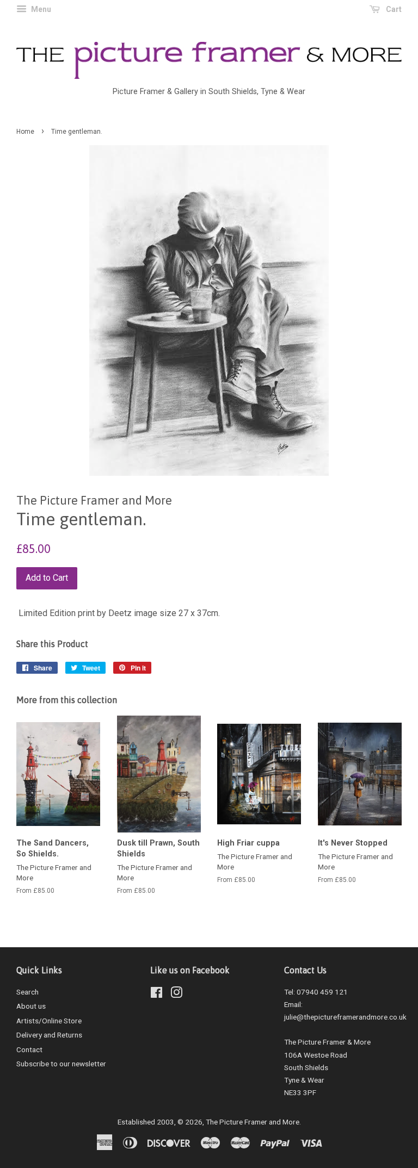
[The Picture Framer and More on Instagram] (176, 994)
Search (27, 991)
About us (31, 1006)
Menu (40, 9)
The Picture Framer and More (252, 1121)
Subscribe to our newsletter (61, 1063)
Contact (29, 1049)
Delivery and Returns (49, 1034)
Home (25, 131)
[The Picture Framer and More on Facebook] (156, 994)
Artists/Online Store (49, 1020)
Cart (393, 9)
